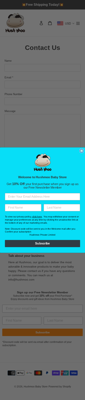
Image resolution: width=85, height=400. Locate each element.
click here (37, 216)
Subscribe (42, 243)
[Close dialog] (81, 151)
